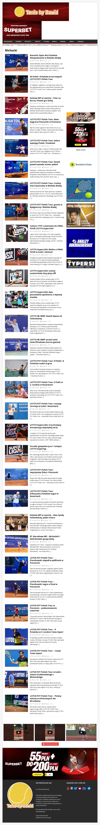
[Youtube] (80, 789)
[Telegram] (89, 789)
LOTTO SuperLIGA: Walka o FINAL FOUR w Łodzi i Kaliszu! (46, 250)
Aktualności (8, 41)
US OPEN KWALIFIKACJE (42, 789)
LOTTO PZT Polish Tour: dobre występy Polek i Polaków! (45, 141)
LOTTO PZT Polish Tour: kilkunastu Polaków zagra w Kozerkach (44, 494)
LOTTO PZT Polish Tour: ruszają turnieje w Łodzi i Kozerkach (45, 404)
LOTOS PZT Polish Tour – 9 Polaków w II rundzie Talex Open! (46, 630)
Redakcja (81, 41)
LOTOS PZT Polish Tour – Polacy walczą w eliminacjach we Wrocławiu (45, 698)
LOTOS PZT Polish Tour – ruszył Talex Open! (45, 652)
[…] (57, 70)
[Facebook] (72, 789)
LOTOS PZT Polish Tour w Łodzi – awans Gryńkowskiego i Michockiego (46, 674)
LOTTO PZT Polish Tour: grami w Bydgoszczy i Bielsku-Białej (46, 205)
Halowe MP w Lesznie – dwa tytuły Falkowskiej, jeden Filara (47, 516)
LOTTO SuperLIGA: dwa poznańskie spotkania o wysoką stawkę (46, 294)
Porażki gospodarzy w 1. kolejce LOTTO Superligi (46, 447)
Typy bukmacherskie (42, 815)
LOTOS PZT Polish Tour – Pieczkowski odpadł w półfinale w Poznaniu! (46, 560)
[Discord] (84, 789)
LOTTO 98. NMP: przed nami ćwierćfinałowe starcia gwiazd (45, 340)
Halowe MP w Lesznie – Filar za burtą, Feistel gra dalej (45, 99)
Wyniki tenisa (80, 150)
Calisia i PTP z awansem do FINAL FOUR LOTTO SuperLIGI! (46, 227)
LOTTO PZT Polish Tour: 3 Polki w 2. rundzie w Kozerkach (46, 383)
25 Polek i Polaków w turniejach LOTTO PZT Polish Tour (46, 77)
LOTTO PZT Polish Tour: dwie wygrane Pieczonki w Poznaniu (45, 120)
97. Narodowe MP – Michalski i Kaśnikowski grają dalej (45, 537)
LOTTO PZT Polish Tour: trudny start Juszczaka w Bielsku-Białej (46, 184)
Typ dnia (46, 41)
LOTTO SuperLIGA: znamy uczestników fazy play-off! (43, 272)
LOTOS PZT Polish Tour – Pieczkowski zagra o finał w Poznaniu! (43, 584)
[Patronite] (68, 789)
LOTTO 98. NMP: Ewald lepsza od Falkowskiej (46, 317)
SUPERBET (19, 41)
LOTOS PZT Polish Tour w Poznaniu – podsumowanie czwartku (43, 608)
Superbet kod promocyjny (43, 817)
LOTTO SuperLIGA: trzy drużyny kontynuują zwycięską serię (45, 426)
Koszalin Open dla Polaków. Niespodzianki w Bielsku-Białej (45, 56)
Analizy (37, 41)
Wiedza (54, 41)
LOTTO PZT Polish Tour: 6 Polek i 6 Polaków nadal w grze (47, 362)
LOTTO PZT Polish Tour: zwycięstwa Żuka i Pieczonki (44, 471)
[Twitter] (75, 789)
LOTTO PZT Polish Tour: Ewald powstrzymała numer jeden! (45, 163)
